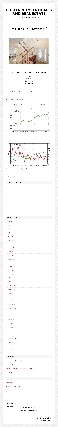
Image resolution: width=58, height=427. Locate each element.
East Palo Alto (11, 248)
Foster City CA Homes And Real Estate (29, 12)
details (29, 86)
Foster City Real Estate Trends (29, 413)
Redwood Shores (12, 312)
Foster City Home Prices (13, 135)
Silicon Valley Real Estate (44, 418)
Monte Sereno (12, 285)
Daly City (9, 244)
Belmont (9, 225)
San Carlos (11, 319)
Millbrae (10, 278)
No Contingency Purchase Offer (15, 361)
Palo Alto (10, 301)
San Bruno (11, 316)
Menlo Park (11, 274)
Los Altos (10, 263)
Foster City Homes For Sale (20, 91)
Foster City (10, 251)
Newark (10, 293)
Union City (11, 346)
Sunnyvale (11, 342)
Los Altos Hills (12, 266)
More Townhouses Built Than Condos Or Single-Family (21, 368)
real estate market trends (13, 386)
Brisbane (9, 229)
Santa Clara (11, 331)
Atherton (9, 221)
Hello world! (9, 372)
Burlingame (10, 232)
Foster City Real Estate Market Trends (29, 105)
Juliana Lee (18, 415)
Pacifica (10, 297)
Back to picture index (12, 67)
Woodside (10, 350)
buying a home (10, 382)
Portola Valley (12, 304)
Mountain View (12, 289)
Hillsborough (11, 259)
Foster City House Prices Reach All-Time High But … (20, 364)
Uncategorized (10, 390)
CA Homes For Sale (46, 420)
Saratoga (10, 334)
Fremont (10, 255)
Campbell (10, 236)
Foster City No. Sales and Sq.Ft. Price (17, 169)
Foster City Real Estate (18, 99)
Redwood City (12, 308)
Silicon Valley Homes (45, 417)
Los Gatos (10, 270)
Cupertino (10, 240)
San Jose (10, 323)
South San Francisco (13, 338)
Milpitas (10, 282)
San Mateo (11, 327)
